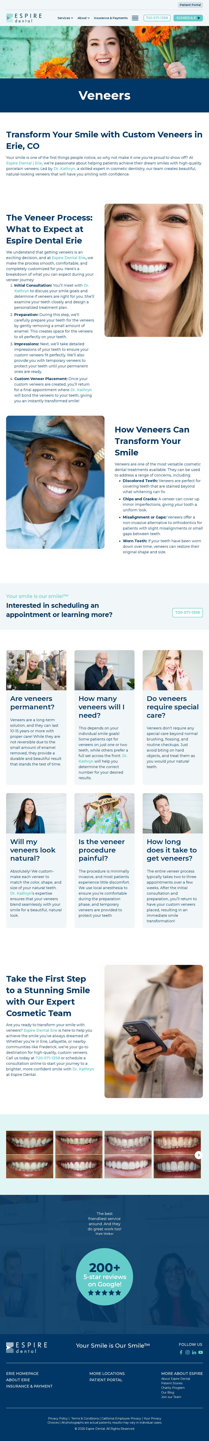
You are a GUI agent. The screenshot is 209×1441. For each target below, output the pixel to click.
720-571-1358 (157, 18)
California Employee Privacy (121, 1418)
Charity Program (173, 1388)
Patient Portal (190, 5)
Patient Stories (171, 1383)
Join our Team (171, 1397)
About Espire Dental (175, 1379)
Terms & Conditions (85, 1418)
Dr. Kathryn (81, 390)
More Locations (107, 1373)
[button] (66, 18)
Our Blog (167, 1392)
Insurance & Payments (111, 18)
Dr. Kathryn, (65, 168)
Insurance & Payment (29, 1386)
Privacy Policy (58, 1418)
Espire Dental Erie (69, 258)
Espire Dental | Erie (24, 163)
